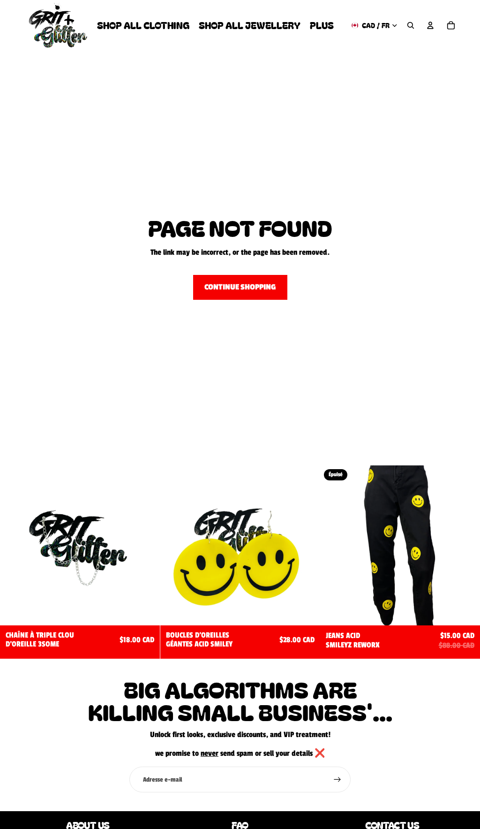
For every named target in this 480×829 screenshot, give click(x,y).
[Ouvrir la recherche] (410, 25)
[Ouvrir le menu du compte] (430, 25)
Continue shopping (240, 287)
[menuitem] (321, 25)
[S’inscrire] (337, 780)
